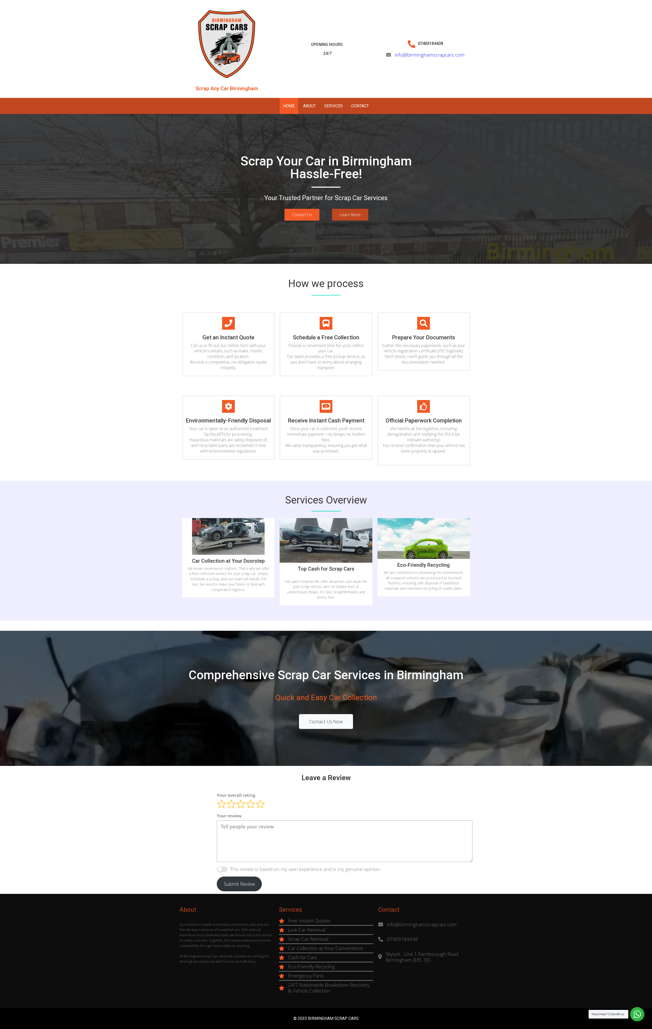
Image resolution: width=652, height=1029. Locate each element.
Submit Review (239, 884)
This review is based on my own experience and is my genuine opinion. (305, 869)
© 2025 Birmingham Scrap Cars (326, 1018)
